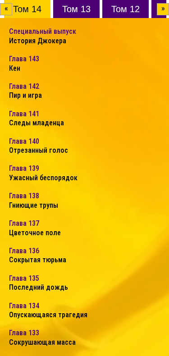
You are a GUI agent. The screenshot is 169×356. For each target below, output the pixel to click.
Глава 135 (38, 283)
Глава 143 (24, 63)
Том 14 (27, 9)
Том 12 (125, 9)
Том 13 (76, 9)
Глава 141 (36, 118)
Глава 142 (25, 91)
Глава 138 (33, 200)
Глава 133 (42, 337)
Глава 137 (35, 228)
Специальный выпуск (42, 36)
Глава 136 (37, 255)
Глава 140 (38, 146)
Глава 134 (48, 310)
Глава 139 (43, 173)
